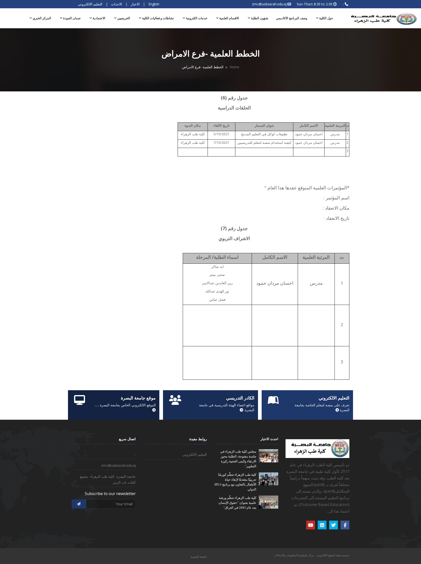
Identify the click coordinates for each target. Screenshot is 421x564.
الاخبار (135, 4)
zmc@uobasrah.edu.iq (269, 4)
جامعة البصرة (199, 556)
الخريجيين (123, 18)
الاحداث (116, 4)
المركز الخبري (41, 18)
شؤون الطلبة (259, 18)
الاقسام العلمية (229, 18)
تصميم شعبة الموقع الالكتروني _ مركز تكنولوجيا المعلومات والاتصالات (311, 555)
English (153, 4)
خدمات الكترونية (196, 18)
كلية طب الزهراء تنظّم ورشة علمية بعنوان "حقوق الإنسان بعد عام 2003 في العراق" (237, 502)
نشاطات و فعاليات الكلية (157, 18)
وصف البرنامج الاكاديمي (291, 18)
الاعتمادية (98, 18)
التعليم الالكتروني (90, 4)
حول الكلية (325, 18)
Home (234, 67)
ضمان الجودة (71, 18)
